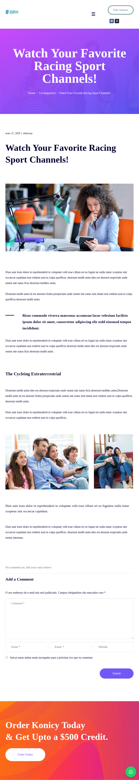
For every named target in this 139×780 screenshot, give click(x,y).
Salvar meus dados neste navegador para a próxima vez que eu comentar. (51, 657)
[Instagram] (117, 21)
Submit (117, 673)
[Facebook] (111, 21)
